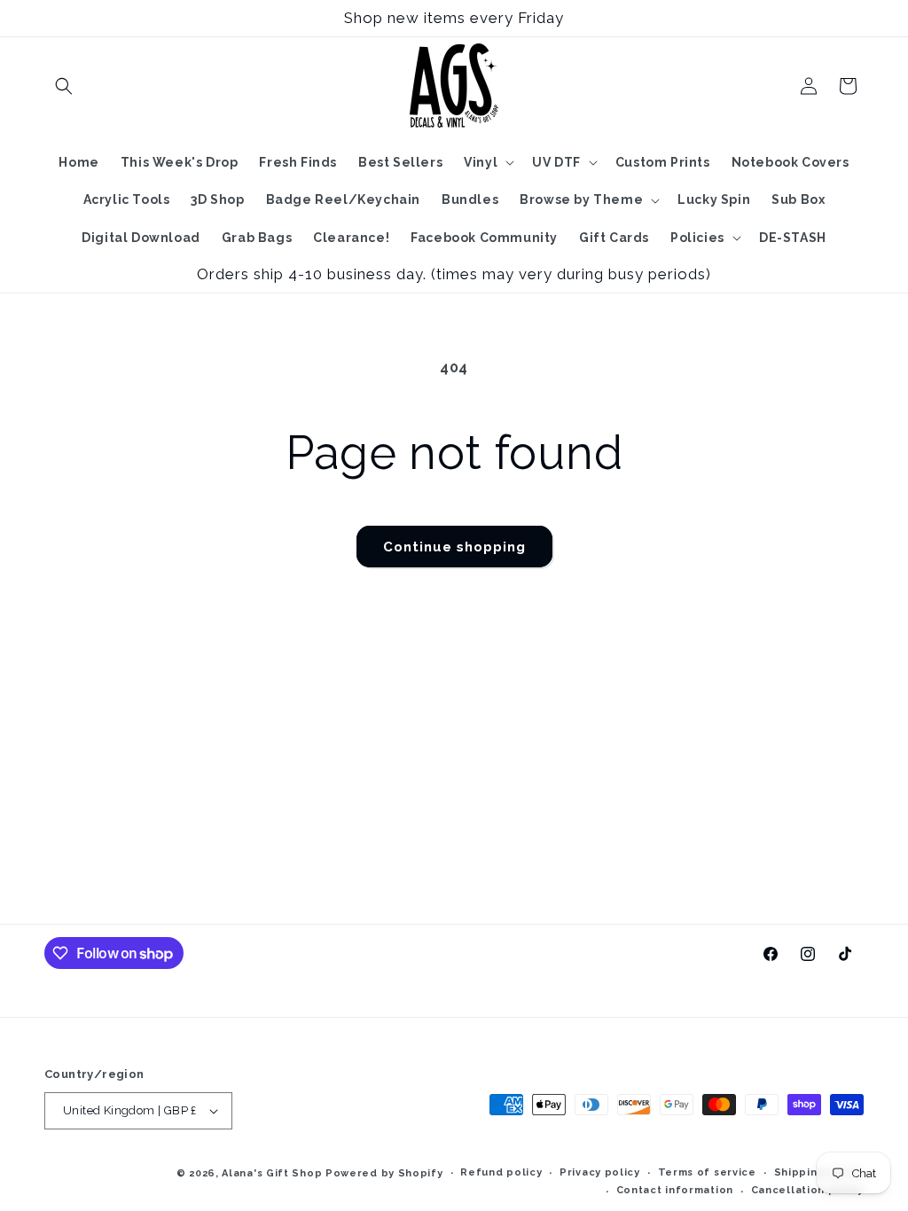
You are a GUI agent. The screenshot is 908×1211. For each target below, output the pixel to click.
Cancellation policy (807, 1190)
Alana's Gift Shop (272, 1173)
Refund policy (501, 1172)
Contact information (674, 1190)
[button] (63, 85)
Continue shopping (454, 547)
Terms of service (707, 1172)
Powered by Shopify (384, 1173)
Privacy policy (600, 1172)
